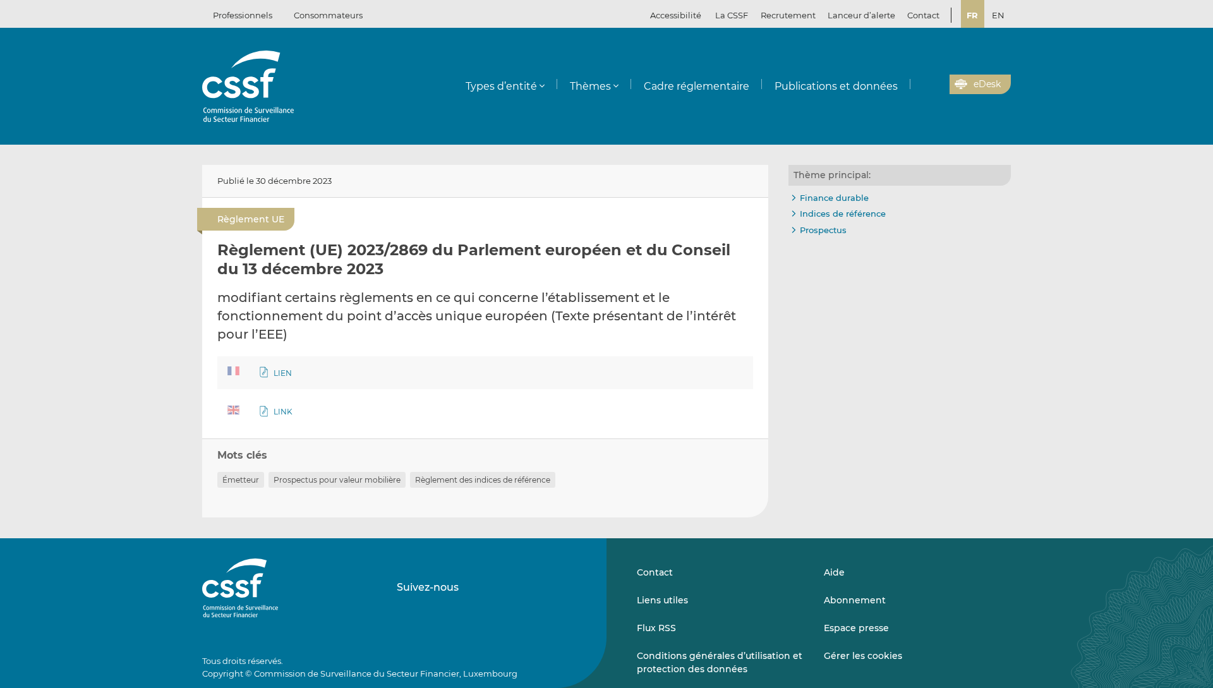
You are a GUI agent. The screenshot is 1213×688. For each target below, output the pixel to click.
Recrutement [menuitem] (788, 15)
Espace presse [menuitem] (856, 628)
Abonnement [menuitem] (855, 600)
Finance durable (834, 198)
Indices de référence (843, 213)
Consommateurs (328, 15)
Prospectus (823, 230)
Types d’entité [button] (501, 86)
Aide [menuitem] (834, 572)
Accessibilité (675, 15)
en (998, 15)
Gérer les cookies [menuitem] (863, 655)
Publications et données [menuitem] (836, 86)
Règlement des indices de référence (482, 480)
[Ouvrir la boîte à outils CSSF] (936, 85)
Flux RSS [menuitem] (656, 628)
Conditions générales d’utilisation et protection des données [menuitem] (719, 662)
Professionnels (242, 15)
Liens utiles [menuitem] (662, 600)
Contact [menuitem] (923, 15)
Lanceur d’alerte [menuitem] (861, 15)
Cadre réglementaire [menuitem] (696, 86)
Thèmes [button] (590, 86)
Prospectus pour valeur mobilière (337, 480)
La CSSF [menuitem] (731, 15)
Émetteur (240, 480)
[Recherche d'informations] (920, 85)
